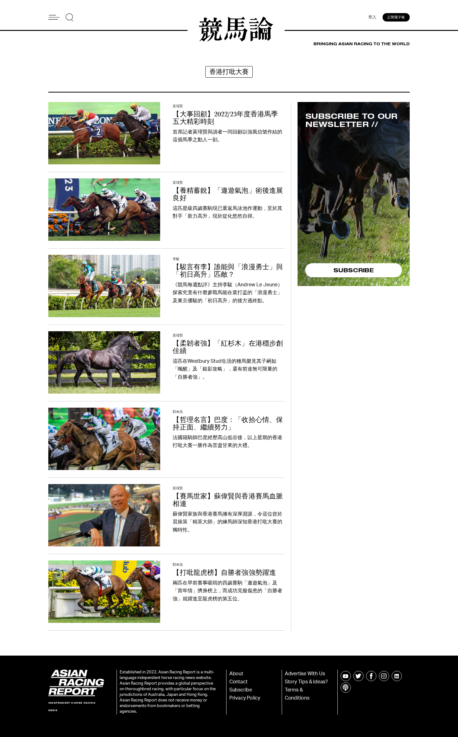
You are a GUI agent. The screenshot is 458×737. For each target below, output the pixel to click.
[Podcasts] (346, 687)
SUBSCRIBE (353, 270)
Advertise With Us (305, 673)
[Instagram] (384, 676)
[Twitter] (358, 676)
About (236, 673)
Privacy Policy (244, 698)
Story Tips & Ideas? (306, 681)
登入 (372, 17)
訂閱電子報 (396, 17)
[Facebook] (371, 676)
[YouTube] (346, 676)
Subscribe (240, 689)
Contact (238, 681)
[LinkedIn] (397, 676)
